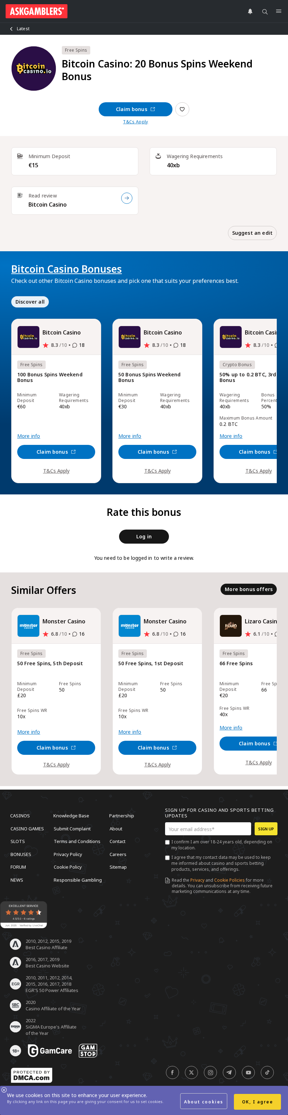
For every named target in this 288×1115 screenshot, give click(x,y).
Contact (117, 841)
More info (28, 436)
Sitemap (118, 867)
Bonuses (21, 854)
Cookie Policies (229, 880)
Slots (18, 841)
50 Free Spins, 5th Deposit (50, 664)
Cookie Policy (68, 867)
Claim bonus (131, 109)
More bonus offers (249, 589)
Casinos (20, 815)
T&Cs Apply (135, 122)
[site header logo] (36, 11)
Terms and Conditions (77, 841)
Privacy (197, 880)
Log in (144, 536)
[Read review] (126, 198)
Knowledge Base (71, 815)
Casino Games (27, 828)
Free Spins (76, 50)
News (17, 879)
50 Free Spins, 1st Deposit (150, 664)
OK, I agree (257, 1102)
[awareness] (49, 1051)
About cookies (203, 1102)
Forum (18, 867)
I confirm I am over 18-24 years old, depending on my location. (221, 845)
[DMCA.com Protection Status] (32, 1075)
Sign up (266, 828)
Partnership (121, 815)
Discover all (30, 301)
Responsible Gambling (78, 879)
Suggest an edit (252, 232)
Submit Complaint (72, 828)
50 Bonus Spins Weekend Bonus (149, 377)
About (116, 828)
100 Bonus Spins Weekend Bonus (50, 377)
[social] (172, 1072)
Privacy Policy (68, 854)
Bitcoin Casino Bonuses (66, 268)
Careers (118, 854)
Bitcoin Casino (47, 204)
